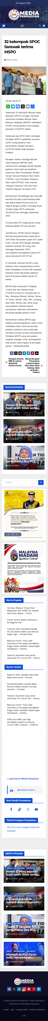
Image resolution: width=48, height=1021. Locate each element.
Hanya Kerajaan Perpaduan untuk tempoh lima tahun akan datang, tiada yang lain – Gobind (32, 366)
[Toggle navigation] (22, 25)
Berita (9, 868)
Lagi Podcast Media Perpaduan (23, 778)
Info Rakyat (31, 868)
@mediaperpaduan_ (26, 790)
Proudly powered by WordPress (16, 1001)
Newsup (39, 1001)
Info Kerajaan (19, 868)
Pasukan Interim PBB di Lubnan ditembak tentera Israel (16, 362)
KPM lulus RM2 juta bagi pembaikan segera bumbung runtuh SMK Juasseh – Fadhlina (22, 722)
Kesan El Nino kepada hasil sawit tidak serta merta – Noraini (21, 408)
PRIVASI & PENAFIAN (37, 1010)
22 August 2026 (15, 879)
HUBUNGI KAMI (21, 1010)
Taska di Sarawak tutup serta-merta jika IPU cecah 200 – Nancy (23, 461)
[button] (40, 26)
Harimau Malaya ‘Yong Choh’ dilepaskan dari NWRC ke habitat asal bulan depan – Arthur (22, 611)
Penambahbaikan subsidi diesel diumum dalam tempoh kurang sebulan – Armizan (22, 687)
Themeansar (13, 1004)
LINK (12, 1010)
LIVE (24, 1016)
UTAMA (6, 1010)
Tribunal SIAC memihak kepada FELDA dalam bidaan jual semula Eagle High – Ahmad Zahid (22, 632)
